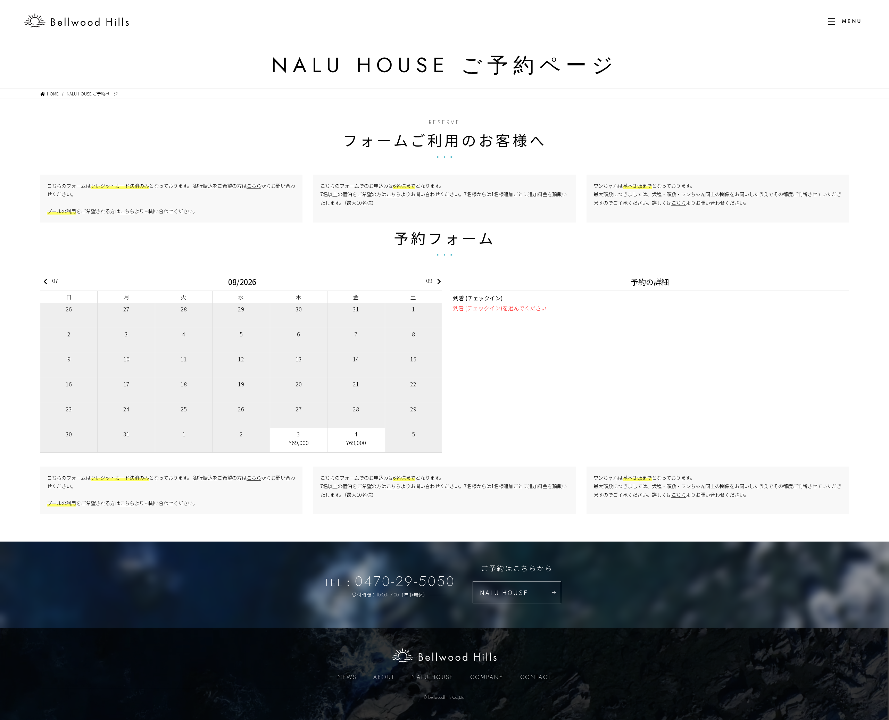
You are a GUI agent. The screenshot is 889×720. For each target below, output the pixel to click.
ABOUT (384, 677)
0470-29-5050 (405, 581)
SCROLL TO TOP (859, 481)
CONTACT (535, 677)
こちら (254, 185)
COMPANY (487, 677)
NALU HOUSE (504, 592)
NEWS (347, 677)
